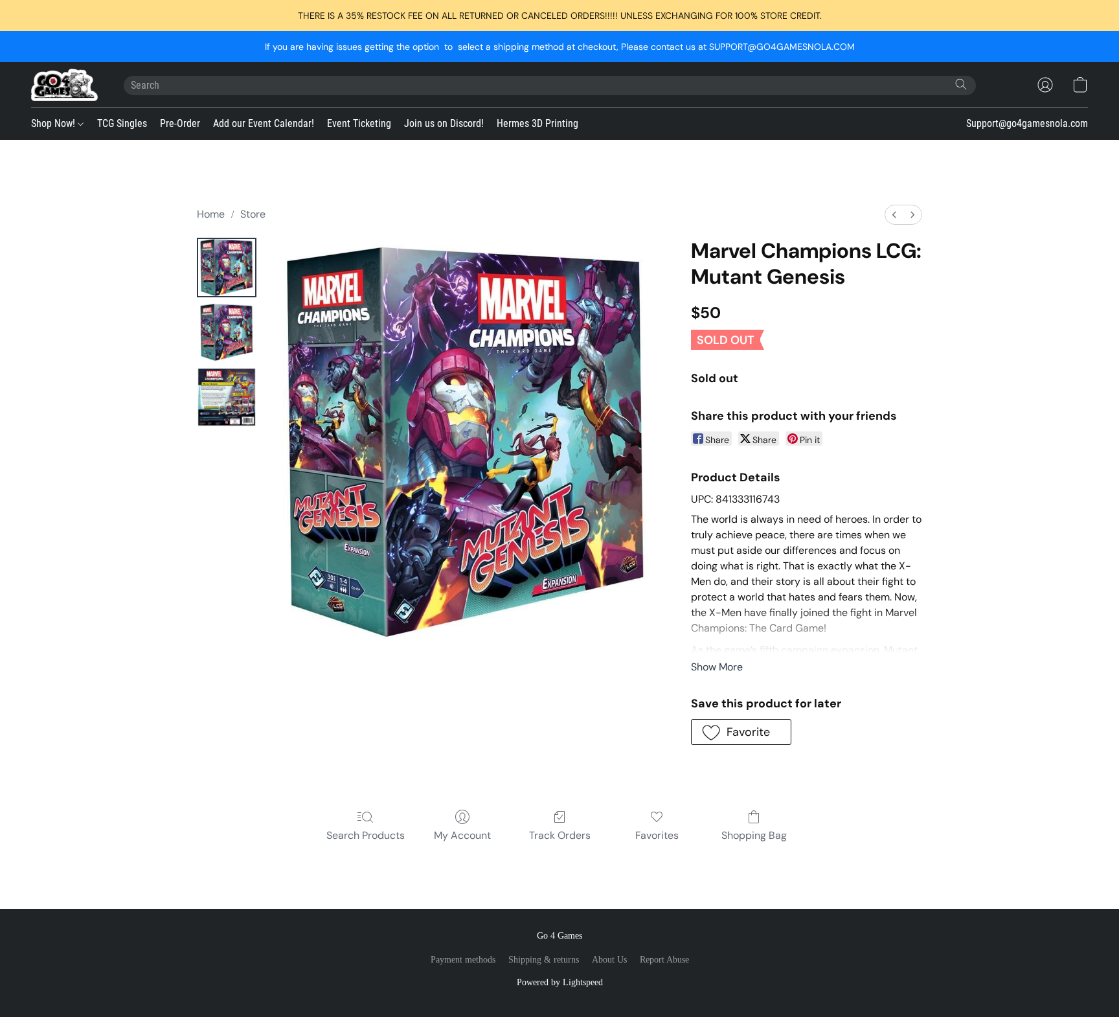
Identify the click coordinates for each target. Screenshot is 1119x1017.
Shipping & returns (543, 960)
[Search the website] (961, 84)
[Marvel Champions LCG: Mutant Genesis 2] (226, 397)
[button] (64, 85)
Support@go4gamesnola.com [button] (1027, 123)
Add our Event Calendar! (263, 123)
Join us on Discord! (444, 123)
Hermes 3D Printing (537, 123)
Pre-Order (180, 123)
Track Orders (560, 835)
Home (211, 214)
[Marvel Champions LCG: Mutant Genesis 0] (226, 267)
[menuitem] (894, 214)
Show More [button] (717, 667)
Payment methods (463, 960)
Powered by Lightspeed (560, 982)
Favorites (657, 835)
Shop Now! (54, 123)
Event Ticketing (359, 123)
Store (253, 214)
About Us (609, 960)
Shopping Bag (754, 835)
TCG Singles (122, 123)
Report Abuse (664, 960)
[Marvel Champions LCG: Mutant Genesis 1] (226, 332)
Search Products (365, 835)
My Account (462, 835)
